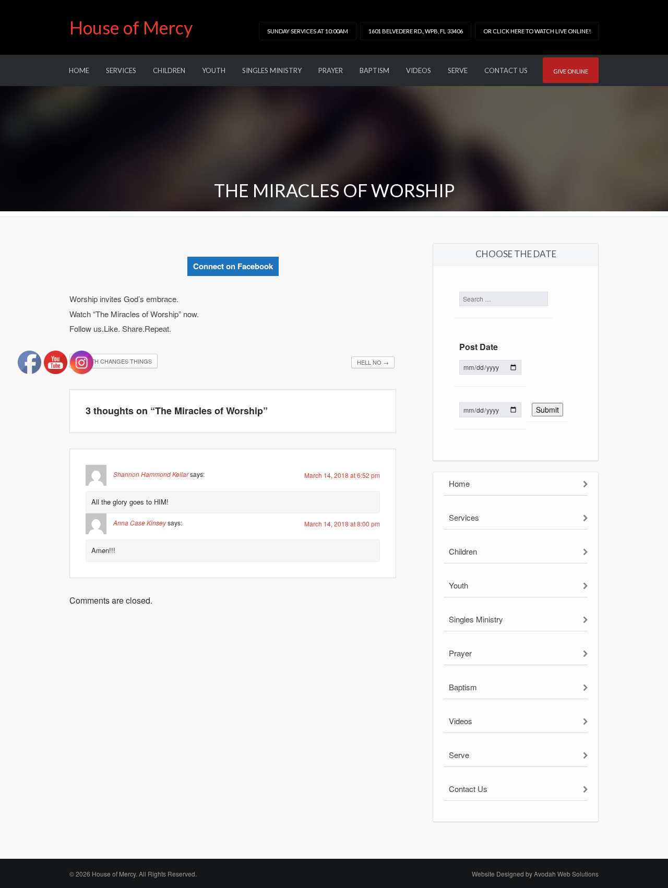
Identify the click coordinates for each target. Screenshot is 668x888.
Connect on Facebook (233, 266)
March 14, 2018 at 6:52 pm (342, 475)
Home (79, 70)
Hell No (373, 362)
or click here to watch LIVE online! (537, 31)
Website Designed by (535, 873)
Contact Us (506, 70)
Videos (418, 70)
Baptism (374, 70)
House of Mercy (131, 27)
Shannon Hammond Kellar (150, 474)
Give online (570, 71)
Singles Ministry (272, 70)
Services (121, 70)
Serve (458, 70)
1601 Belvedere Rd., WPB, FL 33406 (415, 31)
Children (169, 70)
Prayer (330, 70)
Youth (213, 70)
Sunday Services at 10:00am (307, 31)
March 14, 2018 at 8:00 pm (342, 523)
